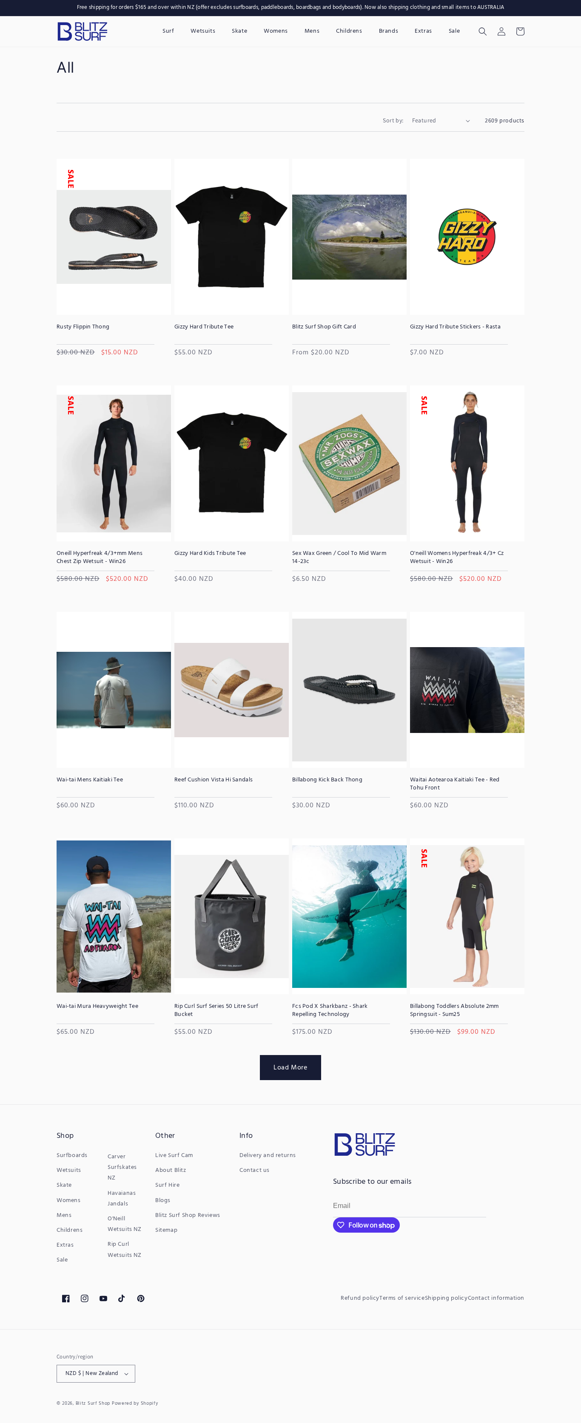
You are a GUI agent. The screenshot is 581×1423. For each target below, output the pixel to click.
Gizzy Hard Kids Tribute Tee (210, 553)
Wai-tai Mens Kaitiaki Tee (90, 780)
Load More (290, 1067)
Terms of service (402, 1298)
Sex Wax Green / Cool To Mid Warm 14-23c (339, 557)
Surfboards (72, 1155)
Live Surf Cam (174, 1155)
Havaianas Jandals (122, 1198)
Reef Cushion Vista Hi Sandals (213, 780)
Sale (62, 1260)
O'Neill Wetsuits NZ (125, 1224)
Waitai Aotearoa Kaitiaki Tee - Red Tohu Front (455, 784)
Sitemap (166, 1230)
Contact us (254, 1170)
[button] (482, 31)
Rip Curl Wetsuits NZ (125, 1249)
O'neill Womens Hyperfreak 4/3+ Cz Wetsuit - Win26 (457, 557)
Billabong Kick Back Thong (327, 780)
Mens (64, 1215)
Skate (64, 1185)
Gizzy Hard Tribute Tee (204, 327)
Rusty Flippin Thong (83, 327)
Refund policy (360, 1298)
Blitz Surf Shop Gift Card (324, 327)
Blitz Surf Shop (93, 1403)
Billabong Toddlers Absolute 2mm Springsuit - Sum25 (454, 1010)
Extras (65, 1245)
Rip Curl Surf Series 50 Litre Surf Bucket (216, 1010)
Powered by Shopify (135, 1403)
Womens (69, 1200)
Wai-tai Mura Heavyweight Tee (97, 1006)
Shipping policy (446, 1298)
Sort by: (393, 120)
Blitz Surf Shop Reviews (187, 1215)
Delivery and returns (267, 1155)
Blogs (163, 1200)
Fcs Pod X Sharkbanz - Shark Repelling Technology (330, 1010)
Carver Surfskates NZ (122, 1167)
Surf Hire (167, 1185)
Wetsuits (69, 1170)
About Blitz (170, 1170)
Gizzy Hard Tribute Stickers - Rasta (455, 327)
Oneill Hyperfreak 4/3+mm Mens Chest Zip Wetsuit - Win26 (99, 557)
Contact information (496, 1298)
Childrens (70, 1230)
